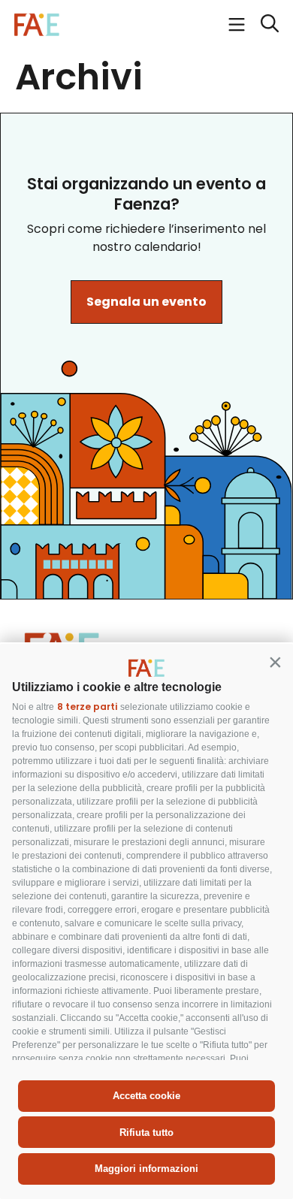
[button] (275, 662)
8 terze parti (87, 706)
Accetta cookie (146, 1095)
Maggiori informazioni (146, 1168)
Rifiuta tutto (146, 1132)
